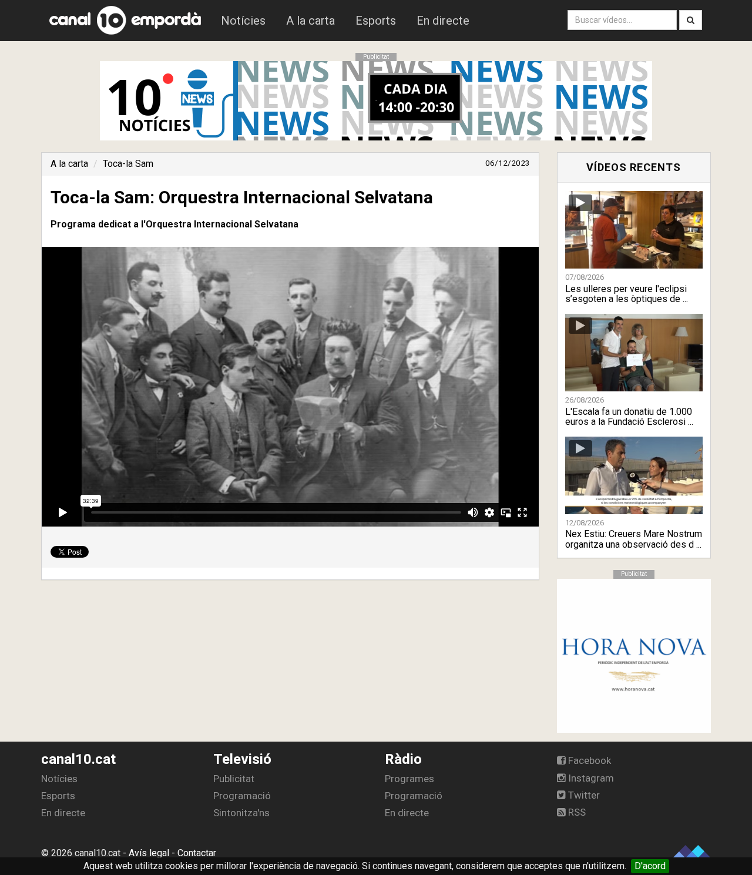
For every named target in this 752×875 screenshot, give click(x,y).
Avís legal (149, 853)
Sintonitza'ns (241, 813)
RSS (576, 812)
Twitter (583, 795)
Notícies (243, 21)
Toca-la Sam (128, 163)
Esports (375, 21)
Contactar (196, 853)
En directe (443, 21)
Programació (242, 796)
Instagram (590, 778)
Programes (409, 779)
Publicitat (233, 779)
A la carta (310, 21)
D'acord (650, 865)
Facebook (588, 760)
